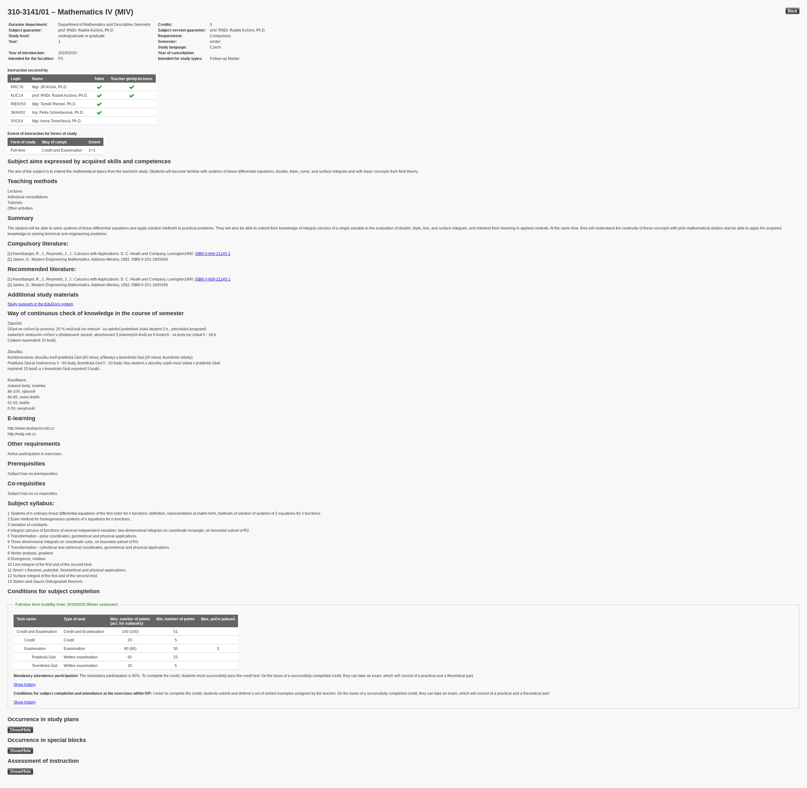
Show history (25, 684)
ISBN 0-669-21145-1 (212, 254)
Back (792, 11)
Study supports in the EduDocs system (40, 304)
